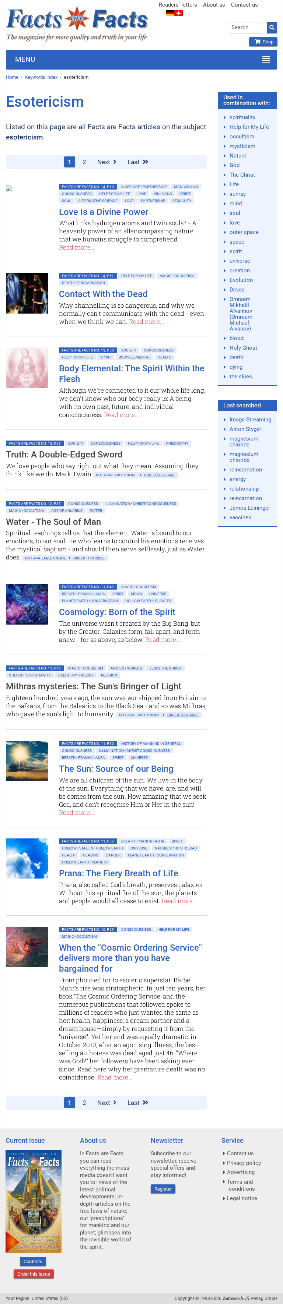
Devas (237, 289)
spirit (236, 251)
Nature (238, 155)
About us (214, 4)
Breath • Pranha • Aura (83, 594)
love (235, 222)
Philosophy (177, 443)
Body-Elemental (134, 357)
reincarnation (246, 469)
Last (134, 162)
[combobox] (248, 27)
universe (240, 261)
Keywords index (41, 77)
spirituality (242, 117)
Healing (90, 855)
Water (96, 511)
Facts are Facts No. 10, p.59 (88, 929)
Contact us (244, 4)
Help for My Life (114, 194)
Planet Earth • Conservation (90, 601)
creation (240, 270)
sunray (238, 194)
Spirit (185, 194)
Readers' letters (178, 4)
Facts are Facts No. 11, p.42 (88, 587)
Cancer (113, 855)
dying (236, 367)
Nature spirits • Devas (176, 848)
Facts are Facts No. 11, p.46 (35, 668)
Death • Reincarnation (83, 283)
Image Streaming (250, 419)
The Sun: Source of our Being (116, 769)
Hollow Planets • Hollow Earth (92, 848)
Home (12, 77)
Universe (157, 594)
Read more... (76, 247)
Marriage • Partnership (144, 187)
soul (235, 213)
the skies (241, 376)
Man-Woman (186, 187)
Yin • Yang (163, 194)
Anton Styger (245, 429)
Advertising (241, 1172)
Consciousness (77, 194)
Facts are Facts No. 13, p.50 (88, 350)
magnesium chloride (244, 441)
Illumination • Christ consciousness (140, 504)
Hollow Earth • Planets (148, 601)
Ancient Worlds (126, 668)
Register (163, 1189)
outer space (244, 232)
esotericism (76, 77)
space (237, 241)
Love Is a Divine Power (103, 212)
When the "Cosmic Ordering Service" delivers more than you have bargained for (130, 958)
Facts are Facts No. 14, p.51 (88, 276)
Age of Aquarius (67, 511)
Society (128, 350)
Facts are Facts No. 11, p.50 (88, 744)
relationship (244, 488)
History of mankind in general (151, 744)
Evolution (241, 280)
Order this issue (33, 1274)
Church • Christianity (30, 675)
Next (104, 162)
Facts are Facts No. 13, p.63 (35, 443)
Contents (33, 1261)
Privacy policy (244, 1163)
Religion (109, 675)
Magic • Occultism (177, 276)
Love (141, 194)
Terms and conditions (241, 1185)
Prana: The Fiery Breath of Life (118, 873)
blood (237, 338)
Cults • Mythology (76, 675)
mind (236, 203)
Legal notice (242, 1198)
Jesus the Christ (165, 668)
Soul (66, 201)
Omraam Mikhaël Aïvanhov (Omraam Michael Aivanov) (241, 314)
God (235, 165)
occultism (242, 136)
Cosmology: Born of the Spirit (117, 612)
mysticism (242, 146)
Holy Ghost (243, 347)
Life (234, 184)
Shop (267, 42)
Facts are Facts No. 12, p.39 (35, 504)
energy (238, 479)
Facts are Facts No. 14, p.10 (88, 187)
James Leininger (250, 508)
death (236, 357)
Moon (136, 594)
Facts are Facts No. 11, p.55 (88, 841)
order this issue (159, 475)
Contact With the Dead (103, 294)
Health (164, 357)
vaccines (240, 517)
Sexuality (181, 201)
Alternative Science (98, 201)
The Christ (242, 175)
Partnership (153, 201)
